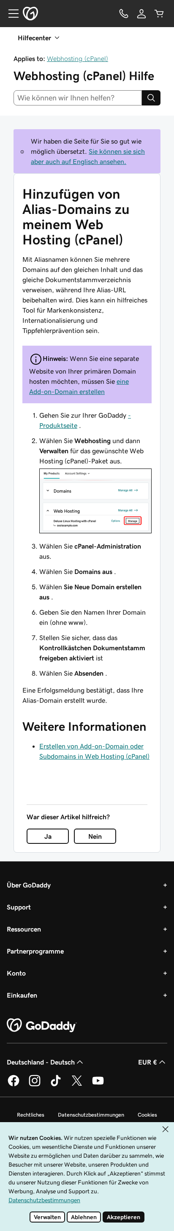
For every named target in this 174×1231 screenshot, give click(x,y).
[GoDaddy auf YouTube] (98, 1084)
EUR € (147, 1062)
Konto (16, 973)
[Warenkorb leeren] (159, 13)
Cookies (147, 1114)
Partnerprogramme (35, 951)
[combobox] (77, 98)
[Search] (151, 97)
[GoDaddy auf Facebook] (13, 1084)
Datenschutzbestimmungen (91, 1114)
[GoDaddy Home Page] (42, 1025)
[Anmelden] (141, 14)
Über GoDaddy (29, 885)
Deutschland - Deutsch (41, 1062)
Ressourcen (24, 929)
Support (19, 907)
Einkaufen (22, 995)
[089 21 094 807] (124, 14)
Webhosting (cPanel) (77, 58)
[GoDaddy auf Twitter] (77, 1084)
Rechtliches (30, 1114)
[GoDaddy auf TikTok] (56, 1084)
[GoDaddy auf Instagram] (34, 1084)
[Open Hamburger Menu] (10, 13)
